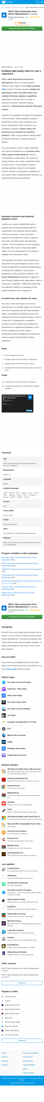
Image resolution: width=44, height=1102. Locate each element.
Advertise (5, 1061)
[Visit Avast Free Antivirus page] (22, 24)
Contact (4, 1057)
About (4, 1053)
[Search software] (38, 2)
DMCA (25, 1069)
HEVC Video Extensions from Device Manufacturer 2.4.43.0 (20, 970)
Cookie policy (28, 1057)
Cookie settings (28, 1073)
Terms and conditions (30, 1053)
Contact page (10, 669)
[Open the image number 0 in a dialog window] (17, 404)
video (4, 89)
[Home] (2, 7)
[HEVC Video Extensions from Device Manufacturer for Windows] (4, 15)
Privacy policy (28, 1061)
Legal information (29, 1065)
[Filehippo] (7, 2)
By (16, 17)
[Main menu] (42, 2)
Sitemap (5, 1065)
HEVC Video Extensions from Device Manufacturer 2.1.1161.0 (20, 976)
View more (22, 983)
